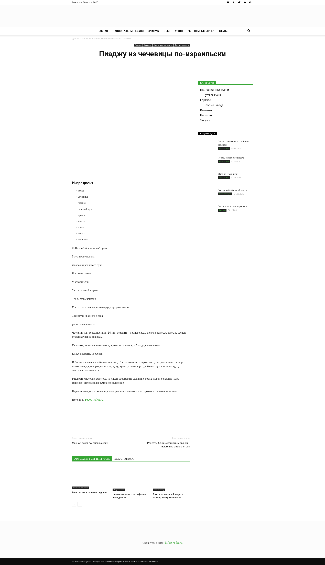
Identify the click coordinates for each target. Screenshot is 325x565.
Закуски (147, 45)
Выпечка (206, 110)
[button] (249, 31)
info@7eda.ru (173, 542)
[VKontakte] (244, 2)
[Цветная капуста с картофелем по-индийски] (131, 478)
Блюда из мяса (224, 148)
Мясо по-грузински (228, 174)
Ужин (179, 31)
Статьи (224, 31)
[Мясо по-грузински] (206, 178)
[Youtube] (250, 2)
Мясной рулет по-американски (90, 443)
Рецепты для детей (201, 31)
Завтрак (153, 31)
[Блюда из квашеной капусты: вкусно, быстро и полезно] (171, 478)
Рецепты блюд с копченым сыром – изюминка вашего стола (168, 445)
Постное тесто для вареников (232, 206)
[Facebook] (233, 2)
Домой (75, 38)
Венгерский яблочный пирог (232, 190)
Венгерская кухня (225, 194)
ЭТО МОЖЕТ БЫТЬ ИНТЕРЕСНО (92, 458)
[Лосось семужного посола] (206, 162)
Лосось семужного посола (231, 157)
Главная (102, 31)
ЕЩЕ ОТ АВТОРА (124, 458)
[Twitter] (239, 2)
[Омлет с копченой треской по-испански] (206, 146)
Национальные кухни (128, 31)
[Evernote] (228, 2)
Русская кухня (212, 95)
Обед (167, 31)
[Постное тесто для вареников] (206, 211)
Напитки (206, 115)
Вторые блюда (119, 490)
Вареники (222, 210)
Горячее (86, 38)
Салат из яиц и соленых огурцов (89, 492)
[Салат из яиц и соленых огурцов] (90, 477)
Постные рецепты (182, 45)
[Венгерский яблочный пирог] (206, 194)
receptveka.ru (94, 399)
